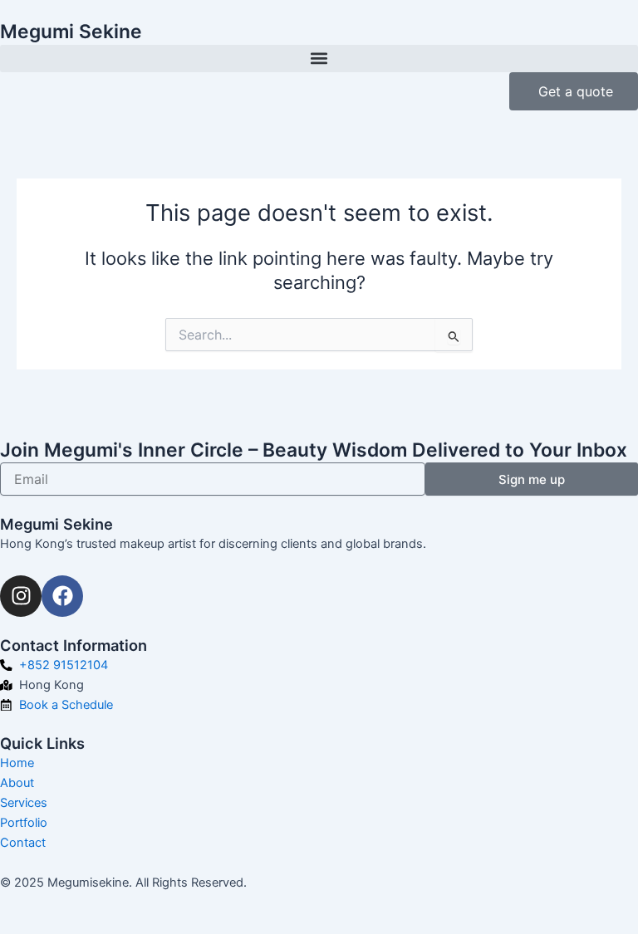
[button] (319, 58)
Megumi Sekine (71, 31)
